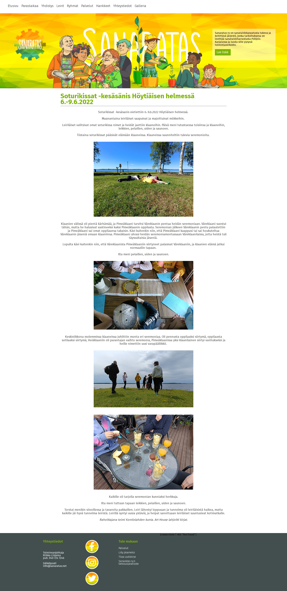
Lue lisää (222, 52)
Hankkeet (103, 6)
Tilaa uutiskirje (127, 557)
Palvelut (87, 6)
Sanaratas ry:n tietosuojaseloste (129, 562)
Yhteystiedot (122, 6)
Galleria (140, 6)
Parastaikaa (29, 6)
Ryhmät (72, 6)
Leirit (60, 6)
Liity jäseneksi (127, 552)
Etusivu (13, 6)
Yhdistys (47, 6)
